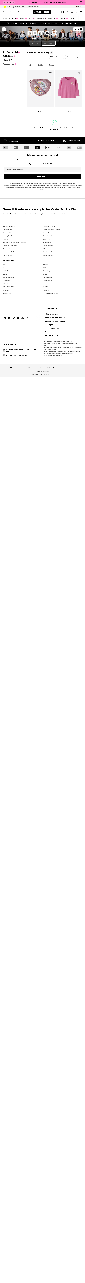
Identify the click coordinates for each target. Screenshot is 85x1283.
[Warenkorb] (81, 12)
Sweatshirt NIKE (8, 252)
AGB (48, 368)
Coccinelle (6, 290)
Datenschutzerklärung (10, 185)
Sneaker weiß (47, 252)
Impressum (57, 368)
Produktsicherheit (43, 371)
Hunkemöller (7, 293)
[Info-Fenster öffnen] (81, 2)
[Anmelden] (67, 12)
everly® (45, 264)
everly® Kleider (48, 255)
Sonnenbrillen (47, 242)
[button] (56, 57)
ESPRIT (45, 287)
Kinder (20, 12)
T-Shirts (5, 239)
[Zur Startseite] (14, 309)
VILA (4, 268)
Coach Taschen (48, 245)
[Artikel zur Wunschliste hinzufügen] (50, 73)
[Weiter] (76, 18)
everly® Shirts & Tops (10, 245)
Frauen (5, 12)
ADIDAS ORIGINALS (9, 277)
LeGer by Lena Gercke (50, 293)
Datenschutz (39, 368)
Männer (13, 12)
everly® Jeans (7, 255)
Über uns (13, 368)
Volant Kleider (7, 229)
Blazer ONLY (47, 239)
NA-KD (5, 274)
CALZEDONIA (47, 277)
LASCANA (6, 271)
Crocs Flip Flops (8, 233)
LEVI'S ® (45, 274)
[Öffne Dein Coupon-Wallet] (62, 12)
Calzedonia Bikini (48, 236)
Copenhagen (47, 271)
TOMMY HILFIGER (8, 287)
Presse (22, 368)
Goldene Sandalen (9, 226)
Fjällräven (46, 290)
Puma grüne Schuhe (9, 236)
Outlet (8, 6)
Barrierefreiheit (69, 368)
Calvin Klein (6, 280)
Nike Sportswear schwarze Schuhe (14, 242)
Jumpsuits (46, 233)
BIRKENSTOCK (7, 284)
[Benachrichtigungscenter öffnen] (71, 12)
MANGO (45, 268)
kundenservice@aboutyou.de (29, 187)
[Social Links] (5, 318)
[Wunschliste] (76, 12)
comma (45, 284)
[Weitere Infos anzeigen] (40, 114)
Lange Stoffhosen (49, 226)
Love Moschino (48, 280)
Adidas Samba (48, 249)
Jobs (29, 368)
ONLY (4, 264)
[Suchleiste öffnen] (80, 18)
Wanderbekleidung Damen (52, 229)
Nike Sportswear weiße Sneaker (13, 249)
